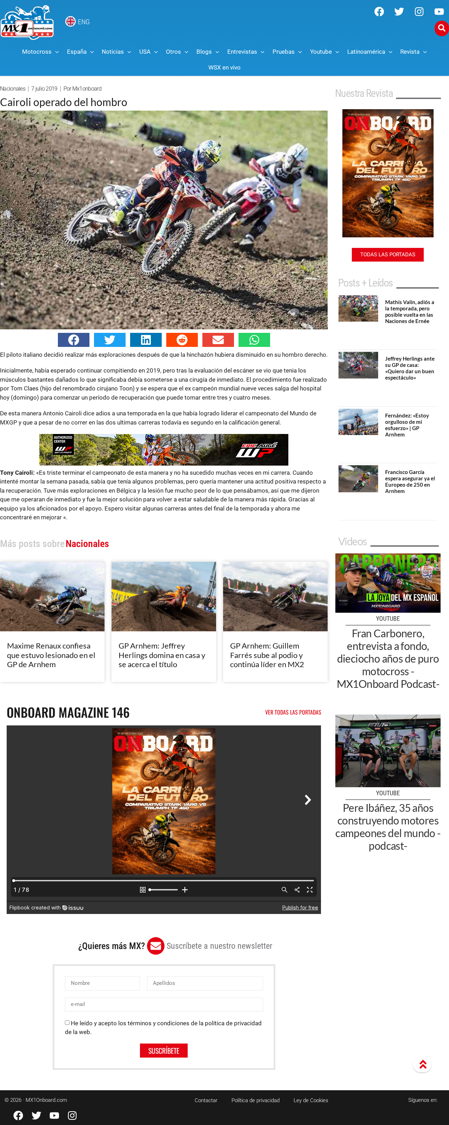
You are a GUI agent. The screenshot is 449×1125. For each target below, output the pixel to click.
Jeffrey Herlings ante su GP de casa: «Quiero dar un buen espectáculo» (410, 368)
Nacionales (12, 88)
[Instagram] (419, 11)
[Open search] (442, 28)
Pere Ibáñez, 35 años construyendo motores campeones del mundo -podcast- (387, 826)
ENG (84, 22)
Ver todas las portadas (293, 712)
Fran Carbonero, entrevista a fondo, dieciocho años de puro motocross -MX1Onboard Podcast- (388, 658)
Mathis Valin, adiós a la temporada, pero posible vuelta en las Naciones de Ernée (409, 311)
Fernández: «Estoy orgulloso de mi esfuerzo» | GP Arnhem (407, 425)
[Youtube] (439, 11)
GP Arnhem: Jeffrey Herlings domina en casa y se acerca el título (162, 655)
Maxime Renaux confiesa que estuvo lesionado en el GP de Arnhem (51, 655)
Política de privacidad (256, 1100)
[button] (73, 340)
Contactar (206, 1100)
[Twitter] (399, 11)
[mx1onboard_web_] (163, 463)
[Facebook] (379, 11)
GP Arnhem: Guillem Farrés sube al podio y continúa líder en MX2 (267, 655)
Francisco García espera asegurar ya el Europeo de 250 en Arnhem (410, 481)
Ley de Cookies (311, 1100)
